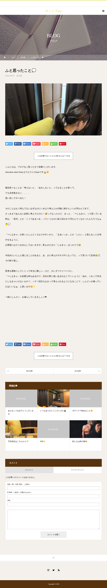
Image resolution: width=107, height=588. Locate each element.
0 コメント (29, 470)
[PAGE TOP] (53, 557)
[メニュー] (103, 11)
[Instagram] (48, 570)
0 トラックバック (78, 470)
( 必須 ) (18, 484)
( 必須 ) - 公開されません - (19, 492)
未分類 (19, 76)
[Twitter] (53, 570)
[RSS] (58, 570)
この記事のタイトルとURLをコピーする (53, 156)
